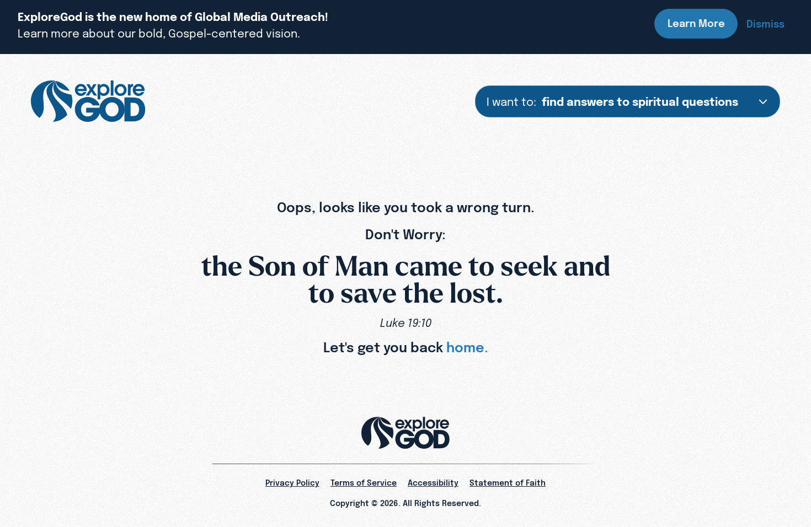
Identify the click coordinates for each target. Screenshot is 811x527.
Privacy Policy (292, 482)
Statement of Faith (507, 482)
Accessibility (433, 482)
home (465, 347)
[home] (88, 101)
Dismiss (765, 24)
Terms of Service (363, 482)
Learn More (696, 23)
